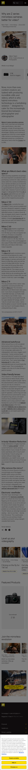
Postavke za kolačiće (14, 758)
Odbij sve (14, 762)
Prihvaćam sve (14, 767)
